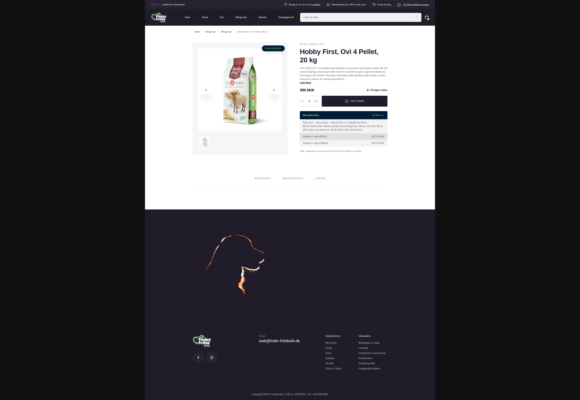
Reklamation (365, 358)
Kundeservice (332, 336)
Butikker (329, 358)
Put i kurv (357, 101)
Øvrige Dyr (226, 32)
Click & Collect (333, 368)
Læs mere (305, 82)
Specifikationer (292, 178)
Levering (363, 348)
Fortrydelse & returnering (372, 353)
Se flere (376, 115)
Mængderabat (273, 48)
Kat (222, 17)
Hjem (197, 32)
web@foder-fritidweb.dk (173, 4)
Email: (262, 336)
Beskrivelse (263, 178)
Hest (187, 17)
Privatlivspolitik (367, 363)
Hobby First (316, 44)
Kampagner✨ (286, 17)
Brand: (312, 44)
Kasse (328, 348)
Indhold (320, 178)
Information (365, 336)
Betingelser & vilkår (369, 343)
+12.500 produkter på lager (416, 4)
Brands (262, 17)
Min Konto (330, 343)
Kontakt (329, 363)
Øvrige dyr (241, 17)
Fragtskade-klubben (369, 368)
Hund (205, 17)
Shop (328, 353)
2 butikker (315, 4)
